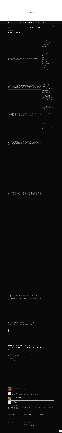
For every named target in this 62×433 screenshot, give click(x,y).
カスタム (43, 67)
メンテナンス (44, 65)
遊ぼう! (43, 86)
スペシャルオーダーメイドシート (47, 88)
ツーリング (44, 71)
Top (17, 22)
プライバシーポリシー (11, 422)
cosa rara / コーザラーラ (28, 423)
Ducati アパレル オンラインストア (29, 421)
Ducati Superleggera (45, 63)
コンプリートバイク (45, 69)
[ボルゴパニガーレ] (31, 9)
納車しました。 (44, 57)
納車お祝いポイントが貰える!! (46, 123)
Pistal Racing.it (42, 422)
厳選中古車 (44, 59)
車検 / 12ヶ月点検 (45, 90)
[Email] (24, 330)
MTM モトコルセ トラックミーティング (30, 420)
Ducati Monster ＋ (45, 46)
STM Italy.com (42, 423)
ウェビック (26, 424)
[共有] (24, 331)
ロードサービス (45, 82)
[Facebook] (24, 329)
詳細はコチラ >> (18, 408)
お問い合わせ (38, 22)
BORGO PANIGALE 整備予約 (46, 92)
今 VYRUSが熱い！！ (45, 40)
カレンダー (43, 22)
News (26, 22)
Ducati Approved (44, 61)
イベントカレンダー (11, 421)
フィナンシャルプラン (46, 84)
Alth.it (41, 420)
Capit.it (41, 421)
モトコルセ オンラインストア (28, 422)
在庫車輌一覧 (22, 22)
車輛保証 (44, 80)
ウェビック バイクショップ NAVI (29, 425)
